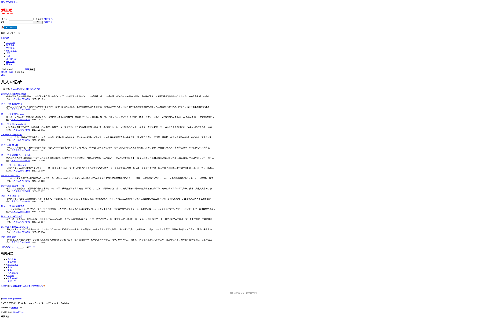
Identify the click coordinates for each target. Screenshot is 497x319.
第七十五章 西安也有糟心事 (13, 124)
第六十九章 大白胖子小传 (12, 186)
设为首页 (5, 2)
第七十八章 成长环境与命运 (13, 94)
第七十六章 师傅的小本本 (12, 114)
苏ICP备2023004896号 (33, 286)
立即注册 (48, 22)
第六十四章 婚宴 (8, 237)
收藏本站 (13, 2)
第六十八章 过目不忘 (10, 196)
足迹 (8, 53)
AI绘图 (10, 275)
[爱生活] (7, 13)
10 (12, 247)
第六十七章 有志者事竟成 (12, 206)
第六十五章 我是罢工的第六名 (14, 227)
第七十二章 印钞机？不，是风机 (16, 155)
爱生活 (4, 72)
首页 (10, 42)
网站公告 (10, 61)
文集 (8, 56)
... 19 (15, 247)
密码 (3, 22)
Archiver (4, 286)
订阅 (3, 75)
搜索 (27, 69)
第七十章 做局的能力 (10, 175)
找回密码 (48, 19)
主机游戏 (10, 48)
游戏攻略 (10, 45)
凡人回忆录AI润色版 (31, 89)
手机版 (12, 286)
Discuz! (14, 307)
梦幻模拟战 (11, 51)
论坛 (10, 64)
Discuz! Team (18, 312)
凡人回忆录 (11, 59)
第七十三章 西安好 (9, 145)
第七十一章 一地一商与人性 (13, 165)
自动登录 (39, 19)
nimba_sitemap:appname (12, 299)
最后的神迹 (13, 278)
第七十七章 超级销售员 (11, 104)
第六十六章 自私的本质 (11, 216)
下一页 (32, 247)
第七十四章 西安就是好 (11, 135)
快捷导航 (5, 38)
